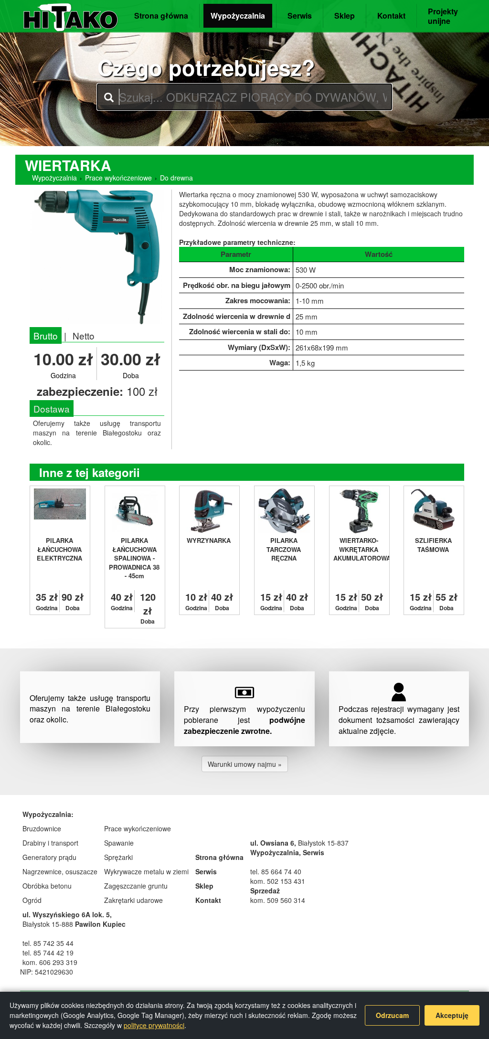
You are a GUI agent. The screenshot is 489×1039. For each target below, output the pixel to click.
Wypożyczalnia (238, 15)
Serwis (299, 15)
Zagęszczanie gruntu (136, 886)
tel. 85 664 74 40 (275, 871)
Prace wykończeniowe (118, 177)
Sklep (344, 15)
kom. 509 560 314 (277, 900)
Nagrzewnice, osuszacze (59, 871)
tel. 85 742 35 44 (48, 943)
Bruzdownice (41, 828)
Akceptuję (452, 1015)
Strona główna (161, 15)
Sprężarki (118, 857)
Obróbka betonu (47, 886)
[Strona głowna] (70, 14)
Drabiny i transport (50, 843)
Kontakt (391, 15)
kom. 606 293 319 (49, 962)
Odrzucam (392, 1015)
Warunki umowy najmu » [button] (245, 764)
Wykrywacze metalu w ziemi (146, 871)
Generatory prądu (49, 857)
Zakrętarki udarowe (133, 900)
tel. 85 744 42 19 (48, 952)
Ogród (32, 900)
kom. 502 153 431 (277, 881)
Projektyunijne (443, 16)
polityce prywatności (154, 1025)
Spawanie (119, 843)
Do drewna (176, 177)
